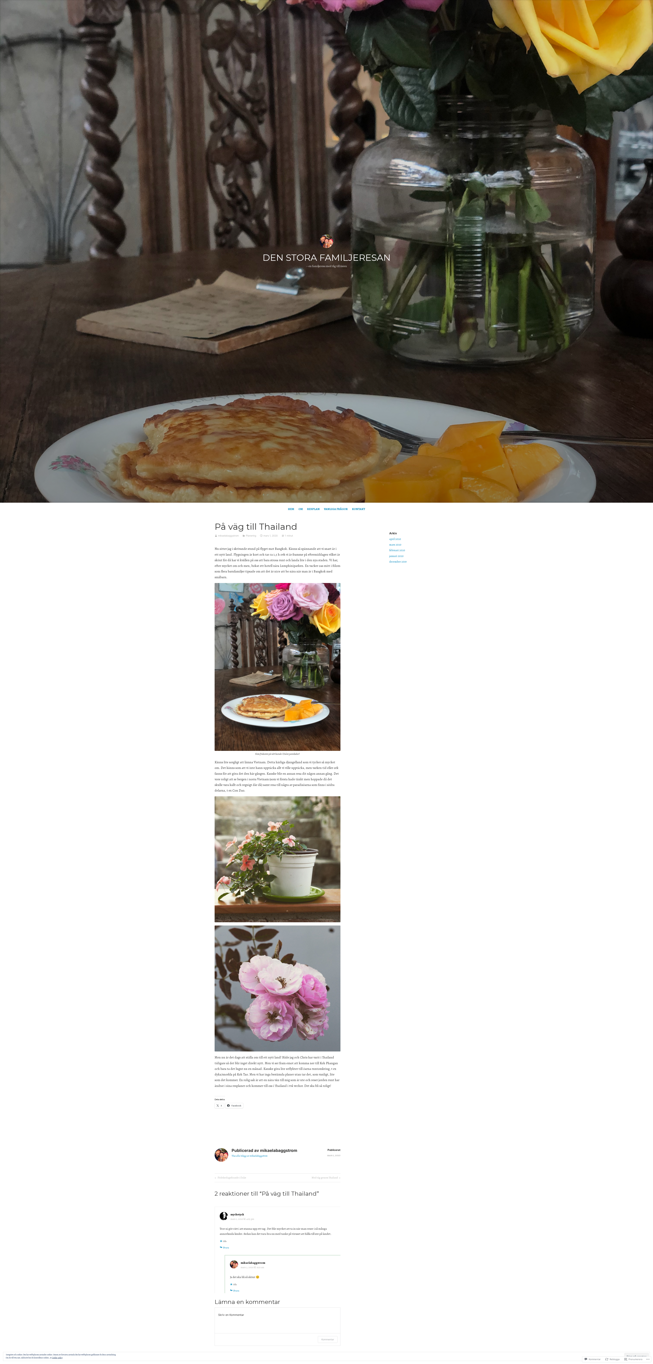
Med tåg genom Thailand (325, 1178)
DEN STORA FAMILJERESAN (327, 257)
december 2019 (398, 562)
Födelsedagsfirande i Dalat (230, 1178)
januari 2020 (396, 556)
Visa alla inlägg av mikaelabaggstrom (249, 1156)
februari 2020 (397, 550)
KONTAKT (358, 509)
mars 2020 (395, 545)
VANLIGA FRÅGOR (336, 509)
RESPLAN (313, 509)
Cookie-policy (57, 1357)
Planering (251, 535)
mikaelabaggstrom (228, 535)
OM (300, 509)
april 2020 (395, 539)
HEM (291, 509)
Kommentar (327, 1339)
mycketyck (237, 1214)
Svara (226, 1247)
